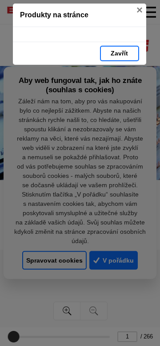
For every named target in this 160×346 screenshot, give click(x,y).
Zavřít (119, 53)
